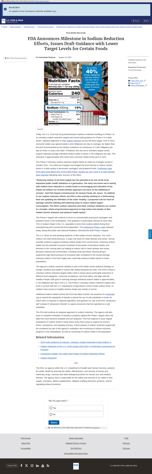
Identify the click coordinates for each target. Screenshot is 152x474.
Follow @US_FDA (136, 81)
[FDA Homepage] (12, 21)
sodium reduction (74, 141)
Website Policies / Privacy (76, 443)
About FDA (25, 443)
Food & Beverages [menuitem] (134, 70)
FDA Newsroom (29, 27)
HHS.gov (126, 443)
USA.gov (126, 448)
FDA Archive (26, 438)
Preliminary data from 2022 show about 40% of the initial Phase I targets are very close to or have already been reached (75, 171)
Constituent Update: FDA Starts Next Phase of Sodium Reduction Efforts (72, 354)
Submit (54, 422)
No (54, 414)
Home (5, 27)
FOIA (126, 438)
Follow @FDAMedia (137, 85)
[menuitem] (138, 62)
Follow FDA (134, 83)
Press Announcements (45, 27)
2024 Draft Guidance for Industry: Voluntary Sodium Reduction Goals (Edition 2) (75, 342)
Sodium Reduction (48, 358)
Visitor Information (76, 438)
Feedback (150, 234)
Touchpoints (95, 427)
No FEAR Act (76, 448)
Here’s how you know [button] (42, 1)
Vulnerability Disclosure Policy (76, 454)
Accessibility (26, 448)
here (54, 11)
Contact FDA (12, 465)
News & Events (15, 27)
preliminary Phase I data (94, 227)
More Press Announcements (16, 58)
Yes (54, 408)
